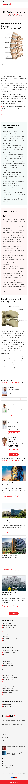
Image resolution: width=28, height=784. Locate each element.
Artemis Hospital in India (8, 675)
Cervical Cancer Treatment (9, 659)
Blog (3, 739)
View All (23, 384)
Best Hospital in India (7, 704)
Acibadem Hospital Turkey (8, 673)
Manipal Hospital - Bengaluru (9, 686)
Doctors (3, 736)
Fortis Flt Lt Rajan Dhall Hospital (10, 679)
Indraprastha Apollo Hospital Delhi (10, 684)
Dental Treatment (7, 636)
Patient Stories (5, 737)
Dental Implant (6, 661)
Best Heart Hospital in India (9, 706)
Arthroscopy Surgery (7, 634)
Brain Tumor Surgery (7, 654)
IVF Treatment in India (8, 623)
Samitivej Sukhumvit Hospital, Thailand (11, 697)
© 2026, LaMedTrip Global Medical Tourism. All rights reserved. (14, 774)
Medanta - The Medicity (8, 692)
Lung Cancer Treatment (8, 663)
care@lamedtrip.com (10, 1)
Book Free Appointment (14, 399)
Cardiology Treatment (8, 657)
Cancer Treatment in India (9, 629)
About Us (4, 733)
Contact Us (4, 740)
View (17, 496)
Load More (14, 454)
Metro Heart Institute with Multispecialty (11, 694)
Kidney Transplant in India (9, 627)
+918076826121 (21, 1)
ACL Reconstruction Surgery (9, 652)
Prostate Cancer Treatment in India (10, 642)
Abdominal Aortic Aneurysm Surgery (11, 650)
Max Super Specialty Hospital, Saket (11, 690)
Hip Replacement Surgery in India (10, 638)
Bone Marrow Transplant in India (10, 625)
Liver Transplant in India (8, 632)
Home (10, 14)
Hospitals (4, 734)
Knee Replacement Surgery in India (10, 640)
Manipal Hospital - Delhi (8, 688)
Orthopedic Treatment (8, 665)
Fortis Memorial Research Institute (10, 681)
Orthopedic (16, 14)
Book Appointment (14, 782)
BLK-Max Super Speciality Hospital (10, 677)
